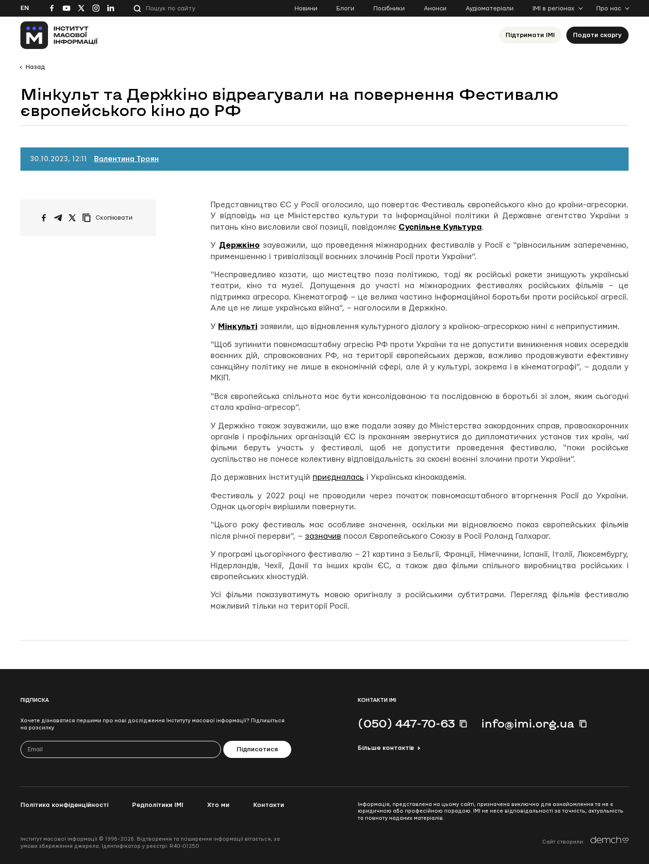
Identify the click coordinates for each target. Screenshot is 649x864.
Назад (35, 67)
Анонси (435, 8)
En (24, 8)
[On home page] (59, 35)
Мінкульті (238, 326)
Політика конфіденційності (64, 805)
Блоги (345, 8)
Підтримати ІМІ (530, 35)
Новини (306, 8)
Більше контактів (386, 748)
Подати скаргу (597, 35)
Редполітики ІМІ (157, 805)
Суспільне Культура (440, 227)
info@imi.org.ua (527, 723)
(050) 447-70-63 (406, 723)
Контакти (268, 805)
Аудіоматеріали (490, 8)
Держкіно (239, 245)
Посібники (389, 8)
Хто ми (218, 805)
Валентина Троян (126, 159)
